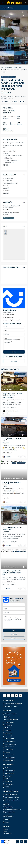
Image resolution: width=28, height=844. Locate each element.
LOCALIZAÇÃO (7, 202)
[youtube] (16, 695)
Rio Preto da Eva (7, 833)
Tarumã (6, 389)
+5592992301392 (9, 315)
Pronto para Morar (9, 738)
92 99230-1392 (9, 807)
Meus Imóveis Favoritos (11, 706)
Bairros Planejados (9, 760)
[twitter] (12, 695)
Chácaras (7, 752)
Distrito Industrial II (9, 478)
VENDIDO (7, 787)
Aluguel (15, 67)
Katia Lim (8, 588)
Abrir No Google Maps (9, 217)
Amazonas (16, 212)
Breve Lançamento (10, 770)
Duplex (8, 717)
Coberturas (8, 730)
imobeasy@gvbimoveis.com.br (12, 320)
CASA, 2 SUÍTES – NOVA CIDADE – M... (13, 440)
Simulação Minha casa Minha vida (13, 703)
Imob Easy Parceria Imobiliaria (12, 800)
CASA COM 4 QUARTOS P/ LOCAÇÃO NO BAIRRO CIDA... (12, 572)
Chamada (15, 356)
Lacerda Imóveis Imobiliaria (12, 797)
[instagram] (20, 695)
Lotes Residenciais (10, 757)
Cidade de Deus (8, 567)
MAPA (5, 226)
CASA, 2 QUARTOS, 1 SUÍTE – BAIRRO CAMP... (12, 528)
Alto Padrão (8, 727)
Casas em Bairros (9, 67)
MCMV (6, 778)
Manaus (20, 67)
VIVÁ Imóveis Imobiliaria (11, 794)
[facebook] (4, 695)
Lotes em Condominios (12, 719)
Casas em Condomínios (11, 713)
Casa (2, 67)
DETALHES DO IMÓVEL (9, 174)
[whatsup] (8, 695)
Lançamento (8, 776)
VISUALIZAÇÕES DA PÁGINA (11, 267)
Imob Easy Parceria (9, 310)
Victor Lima (8, 456)
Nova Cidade (7, 435)
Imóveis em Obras (9, 736)
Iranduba (7, 819)
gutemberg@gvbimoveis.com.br (13, 809)
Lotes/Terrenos (9, 749)
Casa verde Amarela (10, 741)
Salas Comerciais (9, 746)
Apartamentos (9, 725)
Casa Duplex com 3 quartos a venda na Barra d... (12, 394)
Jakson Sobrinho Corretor (12, 411)
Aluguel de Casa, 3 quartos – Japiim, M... (12, 483)
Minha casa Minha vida (10, 744)
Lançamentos (8, 733)
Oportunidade (8, 781)
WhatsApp (14, 361)
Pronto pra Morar (9, 784)
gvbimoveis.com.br (9, 812)
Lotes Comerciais (9, 755)
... (20, 404)
